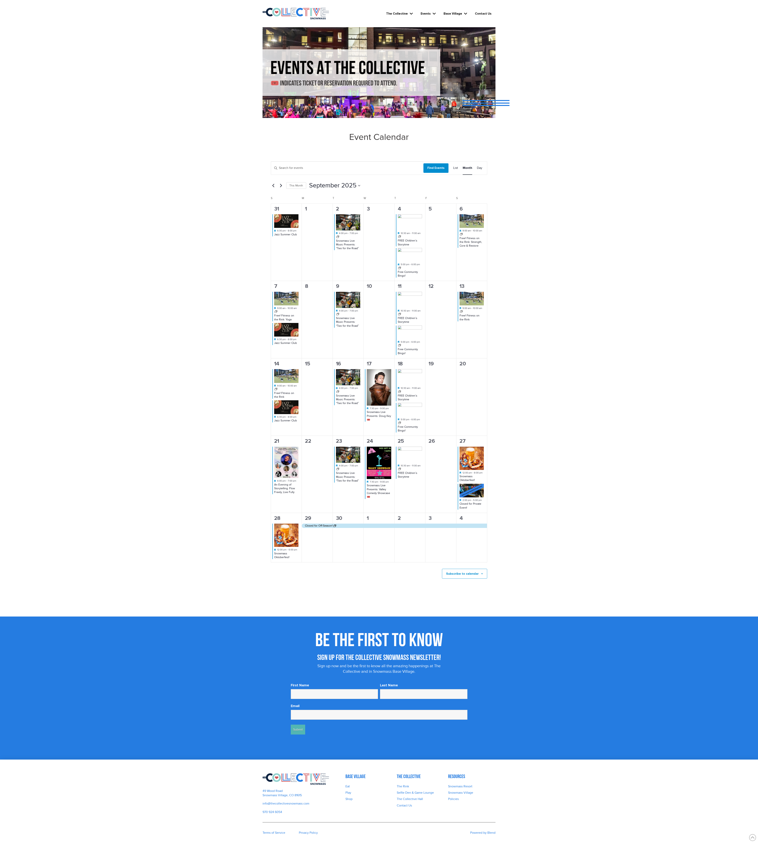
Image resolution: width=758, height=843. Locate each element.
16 (338, 363)
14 (276, 363)
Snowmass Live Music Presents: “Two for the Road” (347, 244)
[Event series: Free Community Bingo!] (399, 268)
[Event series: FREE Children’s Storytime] (399, 237)
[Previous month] (273, 185)
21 (276, 441)
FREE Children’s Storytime (407, 320)
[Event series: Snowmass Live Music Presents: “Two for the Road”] (337, 237)
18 (400, 363)
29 (308, 518)
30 (339, 518)
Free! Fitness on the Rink (284, 395)
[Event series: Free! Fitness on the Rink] (461, 234)
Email (295, 706)
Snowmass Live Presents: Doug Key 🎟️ (379, 415)
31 (276, 209)
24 (370, 441)
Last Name (389, 685)
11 (399, 286)
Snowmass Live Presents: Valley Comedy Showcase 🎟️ (378, 491)
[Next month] (281, 185)
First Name (300, 685)
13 (462, 286)
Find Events (436, 168)
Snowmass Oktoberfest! (467, 478)
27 (462, 441)
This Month (296, 185)
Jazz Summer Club (285, 234)
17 (369, 363)
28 (277, 518)
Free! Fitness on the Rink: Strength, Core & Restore (471, 242)
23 (339, 441)
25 (401, 441)
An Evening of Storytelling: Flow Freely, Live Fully (284, 488)
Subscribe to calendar (462, 574)
